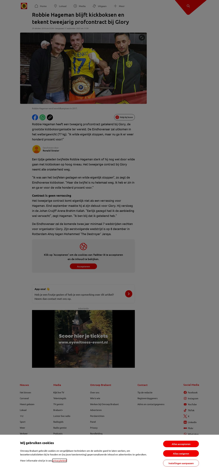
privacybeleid (60, 460)
